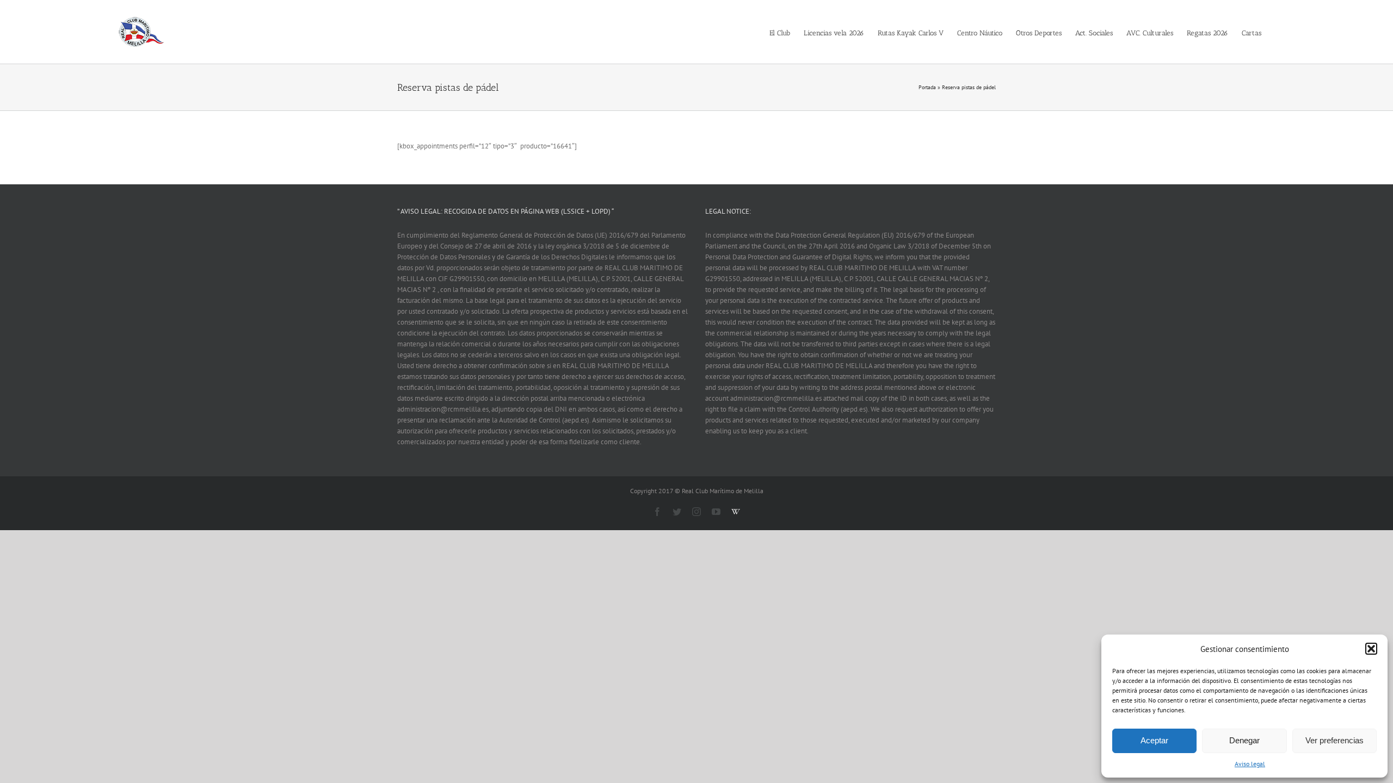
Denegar (1244, 740)
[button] (1371, 648)
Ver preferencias (1334, 740)
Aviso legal (1250, 764)
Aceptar (1154, 740)
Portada (927, 87)
